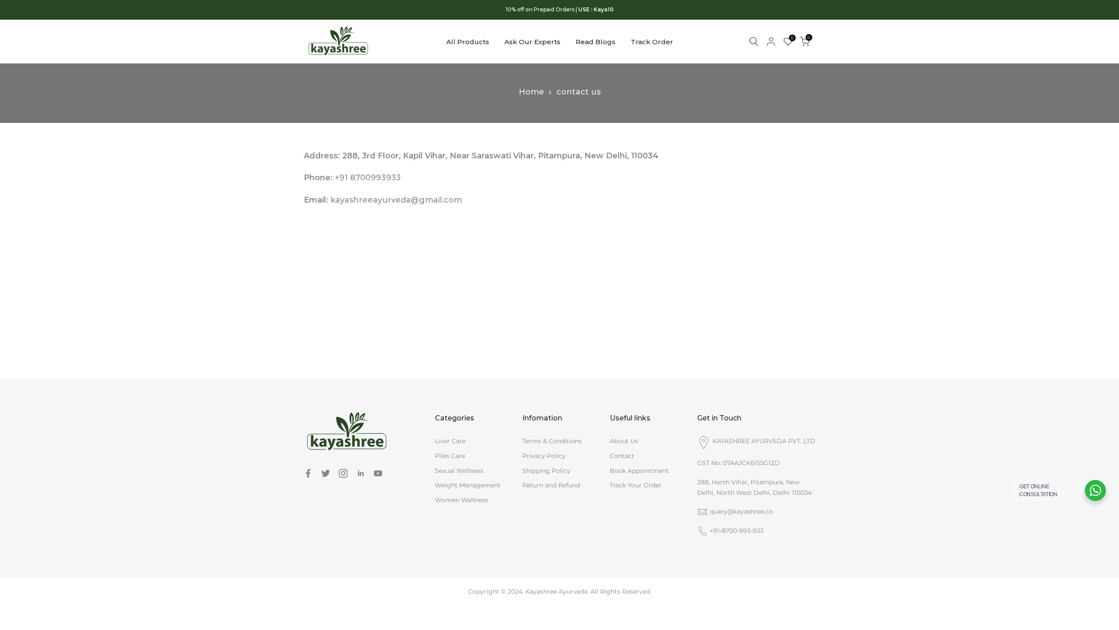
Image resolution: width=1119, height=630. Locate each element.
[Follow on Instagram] (343, 473)
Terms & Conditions (552, 441)
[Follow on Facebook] (308, 473)
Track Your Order (635, 485)
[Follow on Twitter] (325, 473)
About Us (624, 441)
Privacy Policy (544, 456)
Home (531, 92)
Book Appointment (639, 471)
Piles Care (450, 456)
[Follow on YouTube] (378, 473)
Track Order (652, 42)
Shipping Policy (546, 471)
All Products (467, 42)
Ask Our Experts (532, 42)
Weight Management (467, 485)
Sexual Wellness (459, 471)
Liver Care (450, 441)
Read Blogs (595, 42)
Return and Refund (551, 485)
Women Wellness (461, 500)
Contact (622, 456)
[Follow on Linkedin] (360, 473)
